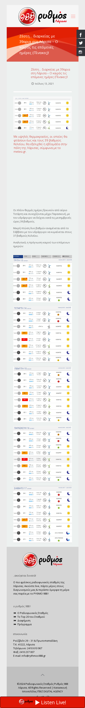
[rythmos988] (43, 16)
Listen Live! (53, 702)
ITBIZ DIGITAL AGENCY (50, 691)
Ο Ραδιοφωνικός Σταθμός (32, 613)
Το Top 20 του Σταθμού (31, 616)
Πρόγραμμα (24, 624)
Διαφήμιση (23, 620)
